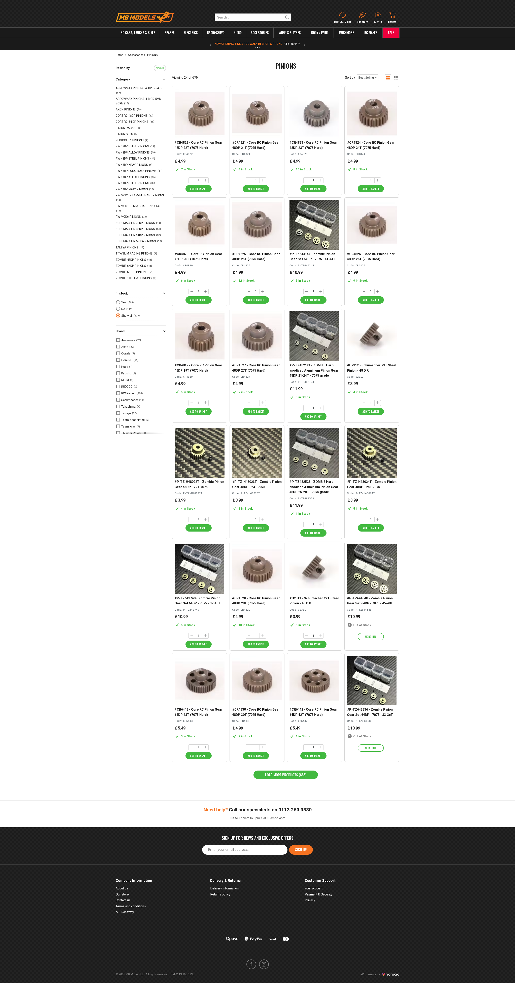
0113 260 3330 (295, 810)
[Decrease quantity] (191, 180)
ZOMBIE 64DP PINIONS (131, 266)
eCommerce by (375, 974)
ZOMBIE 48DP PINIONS (131, 260)
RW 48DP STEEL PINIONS (132, 158)
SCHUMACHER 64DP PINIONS (135, 235)
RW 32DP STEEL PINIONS (132, 146)
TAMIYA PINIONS (127, 247)
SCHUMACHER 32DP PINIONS (135, 223)
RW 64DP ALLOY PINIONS (133, 177)
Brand (120, 331)
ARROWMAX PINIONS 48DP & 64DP (139, 88)
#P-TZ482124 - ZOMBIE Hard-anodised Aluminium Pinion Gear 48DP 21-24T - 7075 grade (313, 370)
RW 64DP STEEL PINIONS (132, 183)
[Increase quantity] (205, 180)
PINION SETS (124, 134)
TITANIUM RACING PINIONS (134, 253)
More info (371, 637)
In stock (122, 293)
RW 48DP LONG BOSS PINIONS (136, 171)
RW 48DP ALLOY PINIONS (133, 152)
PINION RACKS (125, 128)
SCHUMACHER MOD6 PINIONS (136, 241)
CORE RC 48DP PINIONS (131, 115)
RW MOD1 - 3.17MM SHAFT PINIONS (140, 195)
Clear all (160, 68)
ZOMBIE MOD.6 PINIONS (131, 272)
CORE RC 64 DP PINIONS (132, 122)
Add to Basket (198, 189)
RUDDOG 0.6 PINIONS (130, 140)
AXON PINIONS (126, 109)
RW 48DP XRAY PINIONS (132, 165)
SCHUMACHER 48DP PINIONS (135, 229)
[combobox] (367, 77)
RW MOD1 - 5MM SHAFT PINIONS (138, 206)
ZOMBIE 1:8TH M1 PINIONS (134, 278)
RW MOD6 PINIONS (128, 216)
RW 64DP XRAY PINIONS (132, 189)
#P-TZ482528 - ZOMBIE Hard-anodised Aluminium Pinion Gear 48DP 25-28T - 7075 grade (313, 487)
